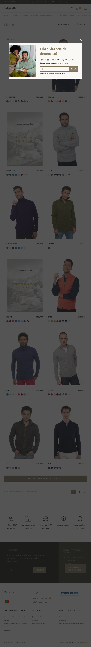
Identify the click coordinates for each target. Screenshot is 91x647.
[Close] (80, 40)
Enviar (73, 69)
